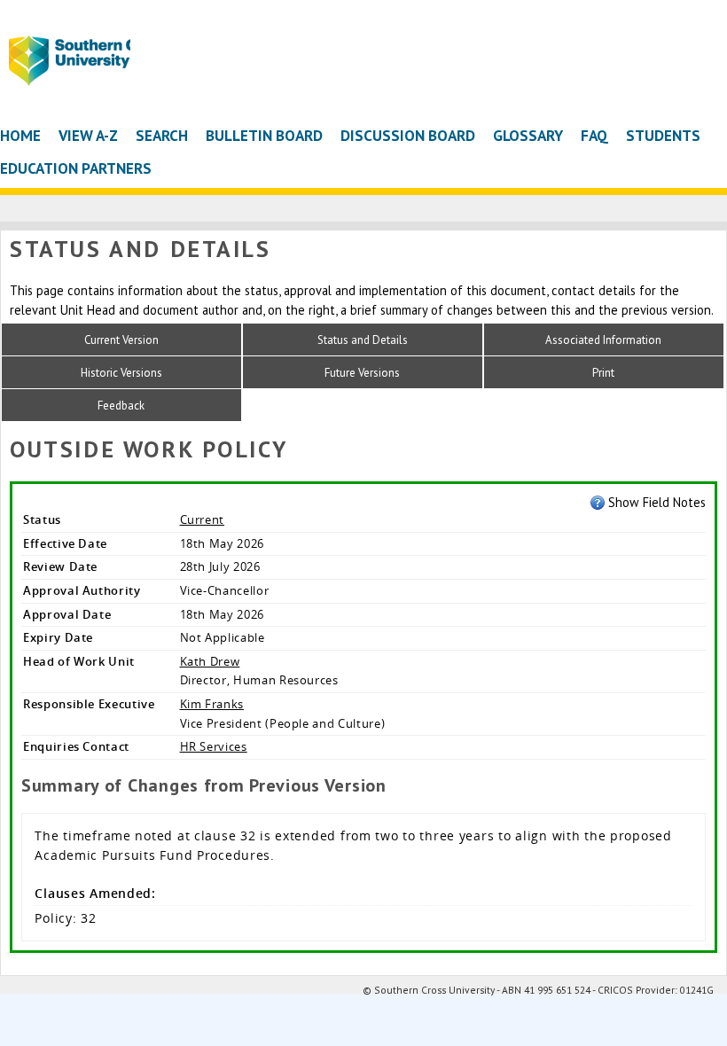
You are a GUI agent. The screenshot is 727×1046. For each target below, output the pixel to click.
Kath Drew (210, 661)
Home (20, 135)
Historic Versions (121, 372)
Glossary (528, 135)
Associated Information (603, 339)
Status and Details (362, 339)
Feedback (121, 405)
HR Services (213, 746)
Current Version (121, 339)
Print (603, 372)
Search (162, 135)
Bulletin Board (264, 135)
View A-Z (88, 135)
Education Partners (76, 168)
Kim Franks (212, 704)
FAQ (594, 135)
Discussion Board (407, 135)
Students (663, 135)
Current (202, 519)
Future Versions (362, 372)
